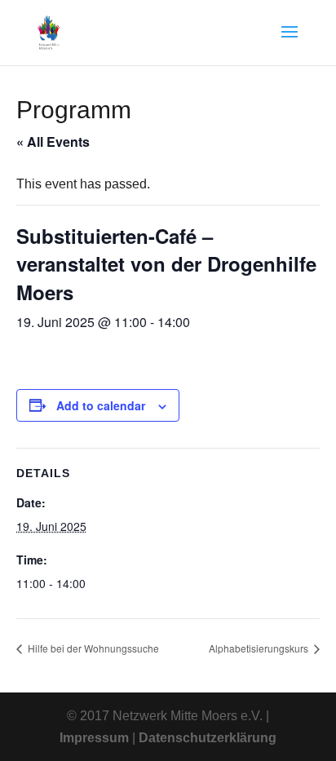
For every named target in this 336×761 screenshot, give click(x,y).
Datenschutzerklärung (207, 738)
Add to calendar (100, 405)
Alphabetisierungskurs (260, 648)
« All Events (53, 141)
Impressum (94, 738)
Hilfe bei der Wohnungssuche (92, 648)
